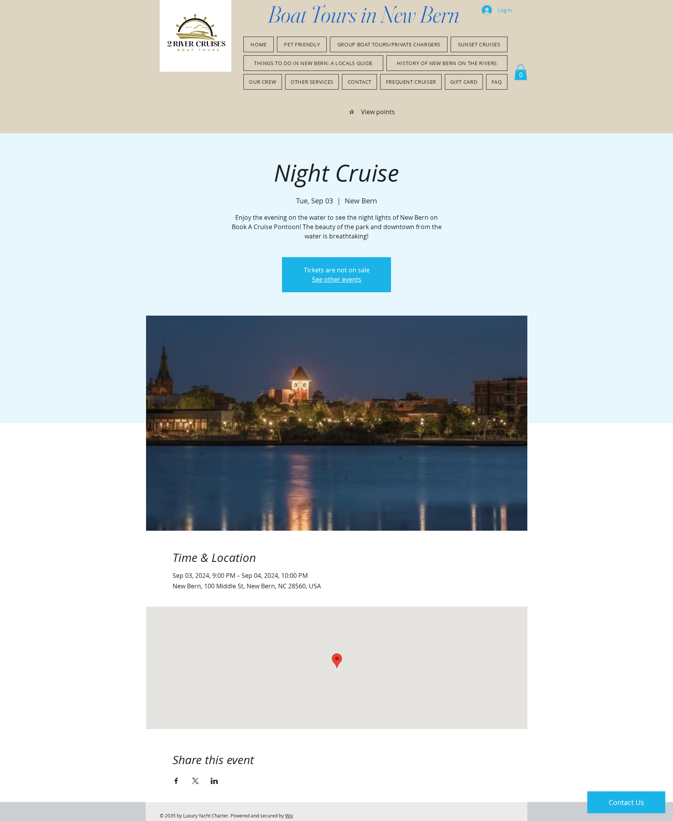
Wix (289, 815)
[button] (520, 72)
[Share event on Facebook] (176, 781)
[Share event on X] (195, 781)
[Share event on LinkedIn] (214, 781)
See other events (336, 279)
